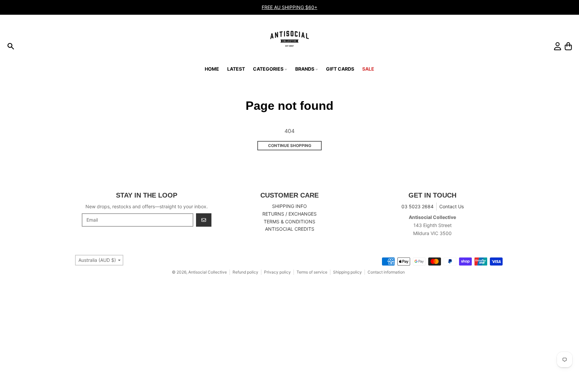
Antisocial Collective (207, 272)
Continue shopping (289, 145)
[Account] (558, 46)
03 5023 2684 (417, 206)
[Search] (11, 46)
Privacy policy (277, 272)
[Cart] (568, 46)
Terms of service (312, 272)
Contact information (386, 272)
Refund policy (245, 272)
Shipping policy (347, 272)
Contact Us (451, 206)
